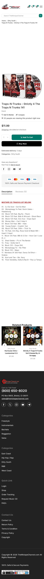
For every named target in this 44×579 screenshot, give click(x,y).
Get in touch (15, 165)
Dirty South (11, 21)
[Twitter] (10, 405)
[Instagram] (9, 169)
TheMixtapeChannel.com (28, 555)
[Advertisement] (22, 46)
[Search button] (40, 15)
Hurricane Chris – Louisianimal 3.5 (11, 352)
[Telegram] (20, 169)
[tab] (7, 192)
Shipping (5, 130)
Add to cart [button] (11, 336)
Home (4, 21)
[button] (4, 345)
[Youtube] (14, 169)
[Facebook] (4, 169)
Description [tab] (7, 192)
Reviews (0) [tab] (21, 192)
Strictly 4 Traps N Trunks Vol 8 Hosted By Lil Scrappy (32, 353)
